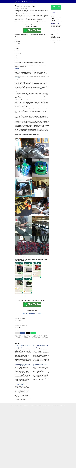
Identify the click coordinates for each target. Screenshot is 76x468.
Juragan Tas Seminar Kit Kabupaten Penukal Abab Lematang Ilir (55, 37)
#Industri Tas (35, 335)
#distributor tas (21, 335)
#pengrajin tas (40, 336)
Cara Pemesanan (29, 1)
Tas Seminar (53, 20)
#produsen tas (27, 337)
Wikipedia (17, 77)
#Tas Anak (27, 338)
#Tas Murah (41, 338)
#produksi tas (20, 337)
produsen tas (40, 11)
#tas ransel (21, 339)
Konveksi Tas (53, 16)
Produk (23, 1)
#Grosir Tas (28, 335)
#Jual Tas (21, 336)
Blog (51, 14)
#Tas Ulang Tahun (42, 339)
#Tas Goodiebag (34, 338)
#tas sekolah (28, 339)
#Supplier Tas (22, 338)
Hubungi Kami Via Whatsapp (56, 7)
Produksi (16, 8)
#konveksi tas (27, 336)
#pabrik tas (33, 336)
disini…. (29, 257)
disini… (25, 295)
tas (39, 82)
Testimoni (36, 1)
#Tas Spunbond (35, 339)
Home (19, 1)
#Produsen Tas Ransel (35, 337)
